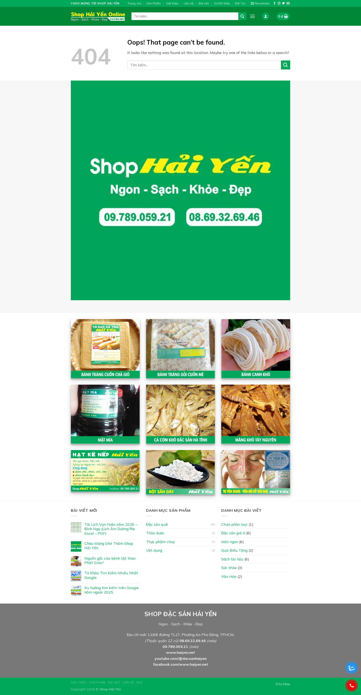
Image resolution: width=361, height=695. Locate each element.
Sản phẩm (97, 682)
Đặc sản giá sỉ (233, 533)
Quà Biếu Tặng (234, 550)
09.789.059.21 (175, 646)
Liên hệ (188, 3)
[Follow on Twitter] (283, 3)
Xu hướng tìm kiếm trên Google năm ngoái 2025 (111, 590)
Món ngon (229, 541)
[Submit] (242, 16)
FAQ (139, 682)
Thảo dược (155, 533)
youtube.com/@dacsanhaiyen (181, 658)
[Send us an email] (288, 3)
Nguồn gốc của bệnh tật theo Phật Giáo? (110, 560)
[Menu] (252, 16)
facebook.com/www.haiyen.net (180, 664)
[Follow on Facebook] (274, 3)
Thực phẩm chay (160, 541)
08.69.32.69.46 (192, 640)
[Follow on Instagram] (279, 3)
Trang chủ (134, 3)
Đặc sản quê (157, 524)
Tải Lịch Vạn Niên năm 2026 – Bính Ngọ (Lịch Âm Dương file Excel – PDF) (110, 529)
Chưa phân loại (234, 524)
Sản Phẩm (153, 3)
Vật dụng (154, 550)
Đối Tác (240, 3)
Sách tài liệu (232, 559)
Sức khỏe (229, 567)
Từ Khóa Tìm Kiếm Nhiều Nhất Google (111, 575)
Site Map (283, 684)
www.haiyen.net (180, 652)
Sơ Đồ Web (222, 3)
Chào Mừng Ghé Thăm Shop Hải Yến (108, 545)
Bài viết (204, 3)
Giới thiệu (172, 3)
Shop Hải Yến (110, 689)
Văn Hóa (228, 576)
